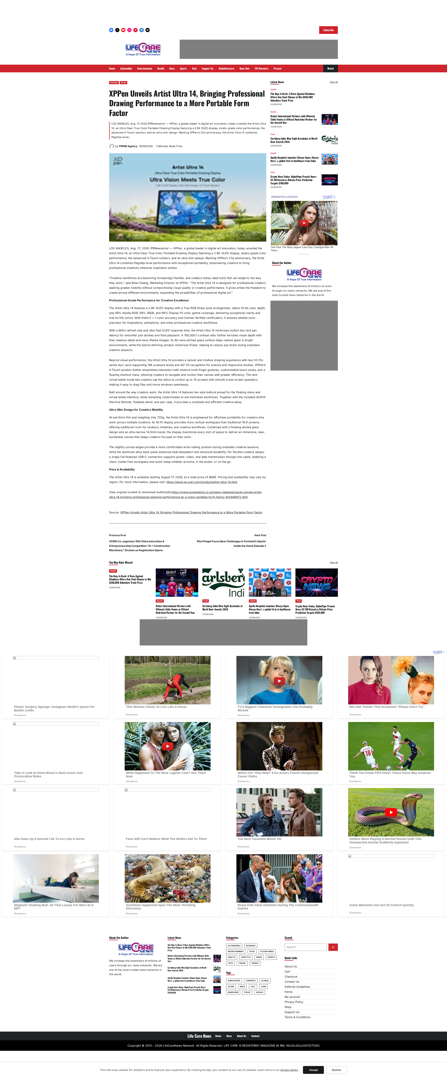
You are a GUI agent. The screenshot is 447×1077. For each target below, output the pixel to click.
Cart (287, 971)
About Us (291, 966)
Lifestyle (114, 82)
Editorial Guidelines (297, 986)
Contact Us (292, 981)
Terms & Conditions (297, 1017)
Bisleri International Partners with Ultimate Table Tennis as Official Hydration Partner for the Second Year (293, 119)
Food (272, 134)
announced (234, 981)
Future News (267, 951)
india (242, 986)
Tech (272, 172)
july (253, 986)
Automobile (234, 946)
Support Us (292, 1012)
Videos (255, 963)
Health (273, 89)
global (265, 981)
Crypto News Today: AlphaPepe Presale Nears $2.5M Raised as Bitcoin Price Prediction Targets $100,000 (293, 180)
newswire (233, 992)
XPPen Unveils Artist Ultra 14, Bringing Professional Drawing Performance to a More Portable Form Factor (191, 512)
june (263, 986)
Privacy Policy (294, 1002)
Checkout (291, 976)
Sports (273, 112)
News (259, 957)
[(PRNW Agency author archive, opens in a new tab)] (111, 148)
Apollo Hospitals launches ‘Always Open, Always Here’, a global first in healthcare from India (294, 159)
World (259, 992)
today (247, 992)
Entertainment (236, 951)
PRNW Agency (128, 146)
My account (292, 997)
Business (250, 946)
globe (231, 986)
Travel (123, 82)
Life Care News (199, 1036)
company (251, 981)
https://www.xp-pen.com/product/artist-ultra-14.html (201, 482)
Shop (288, 1007)
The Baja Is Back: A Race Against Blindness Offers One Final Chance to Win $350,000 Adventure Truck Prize (292, 97)
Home (288, 991)
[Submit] (333, 947)
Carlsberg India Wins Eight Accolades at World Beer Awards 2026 (293, 140)
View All (334, 82)
